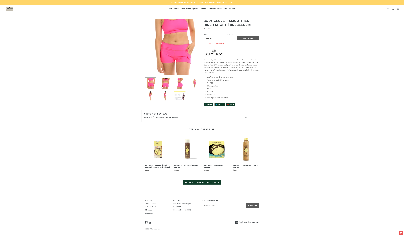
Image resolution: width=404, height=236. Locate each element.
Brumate (204, 9)
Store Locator (150, 204)
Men (171, 9)
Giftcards (148, 210)
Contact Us (177, 207)
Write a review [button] (250, 118)
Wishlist (232, 9)
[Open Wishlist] (401, 233)
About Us (148, 200)
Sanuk (189, 9)
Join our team (150, 207)
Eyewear (196, 9)
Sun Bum (212, 9)
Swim (183, 9)
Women (176, 9)
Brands (220, 9)
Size (205, 34)
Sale (225, 9)
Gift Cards (177, 200)
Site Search (149, 213)
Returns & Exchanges (182, 204)
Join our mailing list (210, 200)
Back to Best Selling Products (203, 182)
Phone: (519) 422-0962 (182, 210)
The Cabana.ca (155, 229)
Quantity (230, 34)
